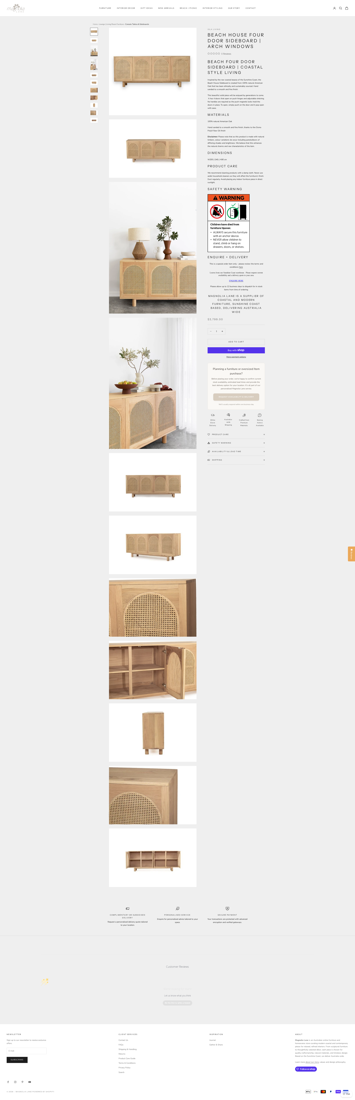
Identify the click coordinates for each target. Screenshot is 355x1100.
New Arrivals (166, 8)
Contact (251, 8)
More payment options (236, 356)
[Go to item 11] (94, 120)
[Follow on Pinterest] (22, 1082)
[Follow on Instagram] (15, 1082)
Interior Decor (126, 8)
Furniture (105, 8)
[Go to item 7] (94, 90)
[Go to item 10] (94, 112)
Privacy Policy (124, 1067)
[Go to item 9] (94, 105)
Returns (122, 1054)
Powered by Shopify (43, 1092)
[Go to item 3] (94, 51)
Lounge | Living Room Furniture (111, 24)
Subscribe (17, 1060)
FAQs (121, 1044)
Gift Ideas (147, 8)
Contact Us (123, 1040)
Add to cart (236, 342)
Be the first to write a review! (177, 1003)
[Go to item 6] (94, 82)
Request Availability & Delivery (236, 397)
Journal (212, 1040)
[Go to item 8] (94, 97)
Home (95, 24)
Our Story (234, 8)
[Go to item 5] (94, 75)
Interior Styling (213, 8)
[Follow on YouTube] (29, 1082)
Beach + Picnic (188, 8)
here (241, 267)
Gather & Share (216, 1044)
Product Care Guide (127, 1058)
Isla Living (214, 29)
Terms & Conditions (127, 1063)
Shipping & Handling (128, 1049)
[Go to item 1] (94, 32)
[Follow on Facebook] (8, 1082)
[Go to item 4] (94, 64)
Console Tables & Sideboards (137, 24)
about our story (312, 1062)
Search (121, 1072)
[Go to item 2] (94, 40)
